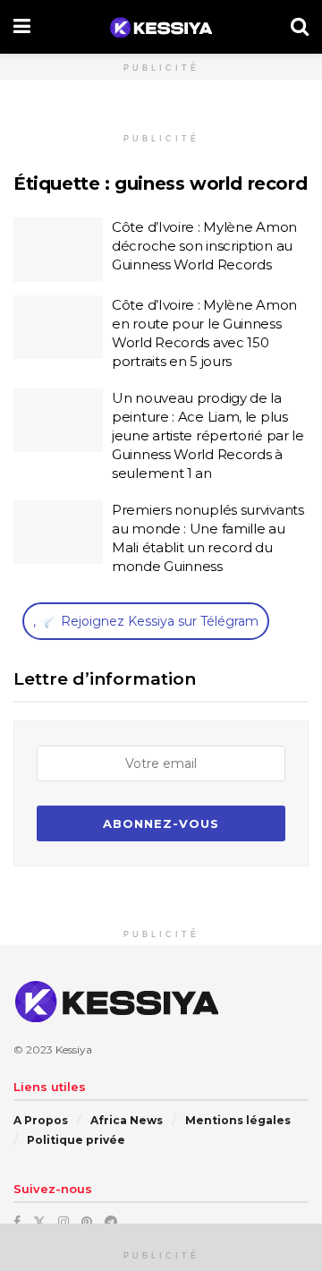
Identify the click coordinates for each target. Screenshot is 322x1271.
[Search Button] (300, 27)
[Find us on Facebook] (17, 1222)
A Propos (40, 1120)
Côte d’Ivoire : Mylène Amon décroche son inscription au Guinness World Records (204, 245)
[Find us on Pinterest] (86, 1222)
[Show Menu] (21, 27)
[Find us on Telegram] (111, 1222)
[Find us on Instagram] (63, 1222)
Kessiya (73, 1049)
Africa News (126, 1120)
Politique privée (76, 1140)
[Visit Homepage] (160, 27)
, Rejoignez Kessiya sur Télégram (145, 621)
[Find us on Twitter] (39, 1222)
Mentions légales (238, 1120)
